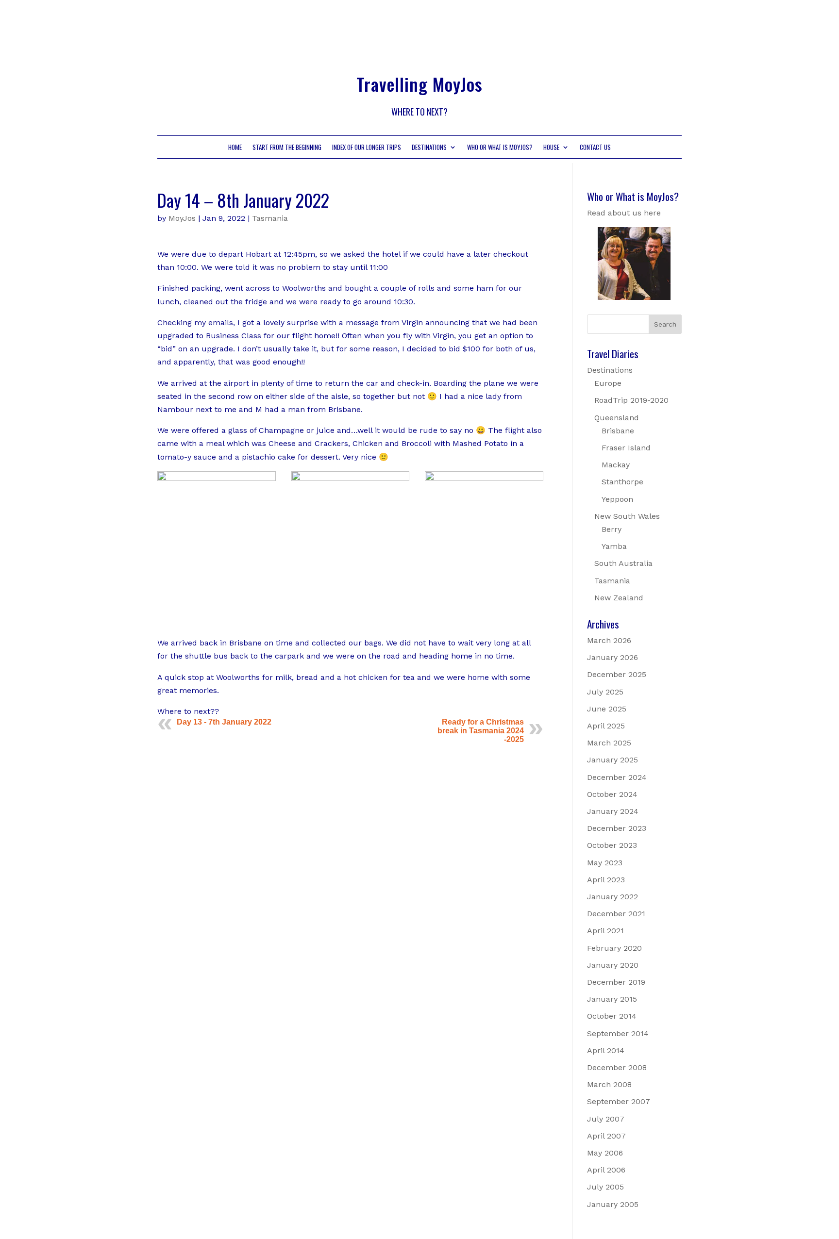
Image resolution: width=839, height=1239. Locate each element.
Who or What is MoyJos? (500, 148)
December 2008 (617, 1067)
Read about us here (624, 212)
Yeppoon (617, 499)
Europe (607, 383)
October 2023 (612, 845)
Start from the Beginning (286, 148)
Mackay (616, 464)
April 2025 (606, 725)
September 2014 (618, 1033)
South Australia (623, 563)
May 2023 (604, 862)
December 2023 (616, 828)
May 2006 (605, 1152)
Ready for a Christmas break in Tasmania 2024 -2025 (480, 730)
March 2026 (609, 640)
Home (235, 148)
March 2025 (609, 742)
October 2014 (612, 1016)
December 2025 (616, 674)
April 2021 (605, 930)
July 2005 (605, 1186)
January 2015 (612, 999)
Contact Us (595, 148)
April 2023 (606, 879)
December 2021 (616, 913)
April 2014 (605, 1050)
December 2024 (617, 777)
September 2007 (618, 1101)
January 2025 (612, 759)
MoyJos (182, 218)
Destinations (429, 148)
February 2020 (614, 948)
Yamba (614, 546)
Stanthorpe (622, 481)
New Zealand (618, 597)
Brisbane (618, 430)
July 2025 (605, 691)
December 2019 (616, 982)
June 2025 (606, 708)
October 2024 (612, 794)
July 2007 (605, 1118)
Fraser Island (626, 447)
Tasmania (270, 218)
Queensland (616, 417)
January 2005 (612, 1204)
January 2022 (612, 896)
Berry (611, 529)
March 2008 (609, 1084)
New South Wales (627, 516)
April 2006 (606, 1169)
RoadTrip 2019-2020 (631, 400)
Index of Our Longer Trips (366, 148)
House (551, 148)
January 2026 (612, 657)
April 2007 (606, 1135)
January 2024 (612, 811)
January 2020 (612, 965)
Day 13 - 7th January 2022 (224, 722)
